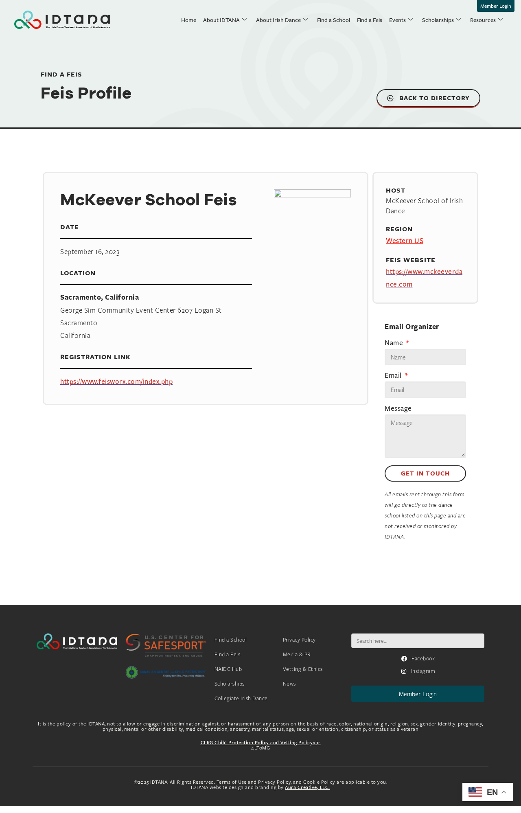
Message (398, 409)
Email (394, 376)
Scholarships (438, 20)
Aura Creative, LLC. (307, 787)
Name (395, 343)
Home (188, 20)
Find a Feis (369, 20)
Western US (404, 240)
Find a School (333, 20)
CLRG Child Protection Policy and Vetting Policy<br (261, 742)
